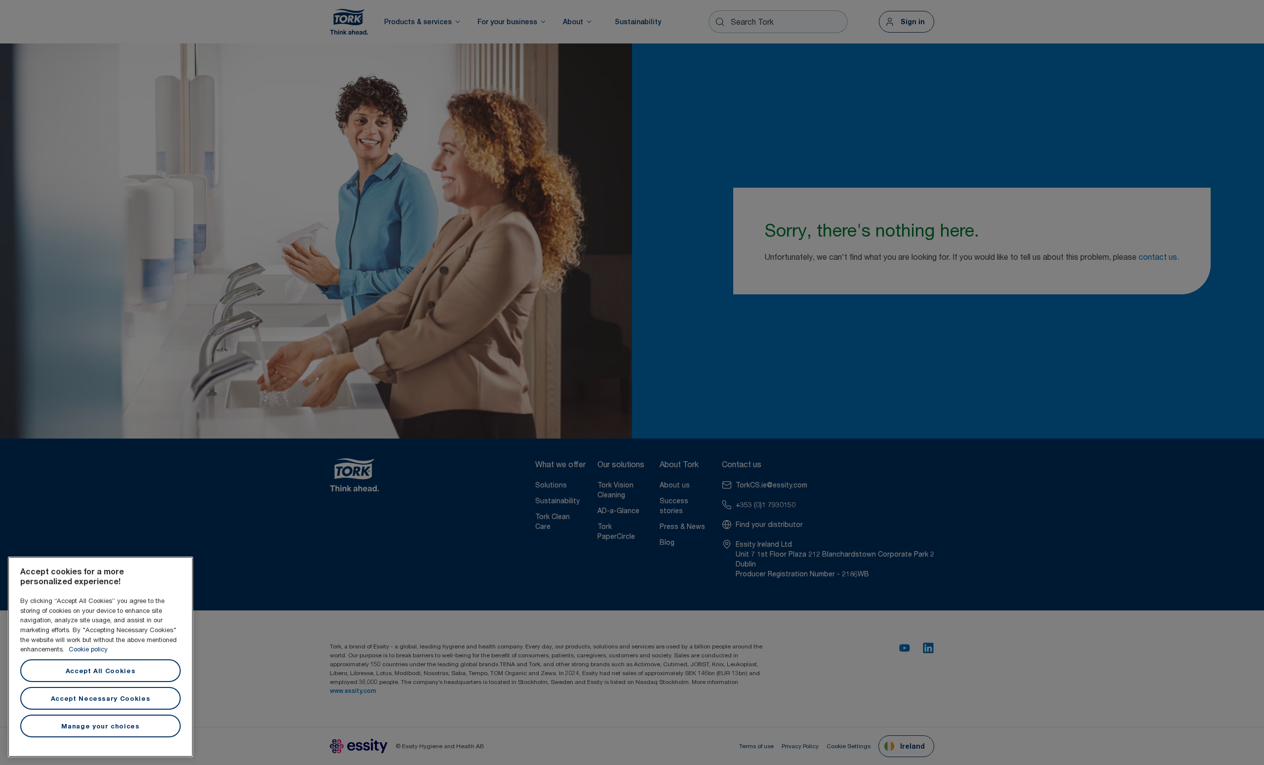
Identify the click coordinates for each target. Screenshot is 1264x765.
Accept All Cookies (101, 671)
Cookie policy (88, 649)
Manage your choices (100, 726)
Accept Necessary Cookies (101, 698)
